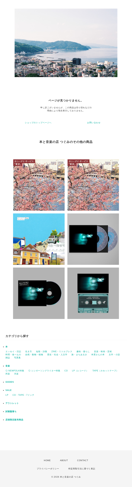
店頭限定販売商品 (14, 419)
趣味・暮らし (83, 351)
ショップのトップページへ (38, 122)
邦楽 (8, 374)
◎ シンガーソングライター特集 (44, 370)
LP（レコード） (80, 370)
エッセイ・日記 (13, 351)
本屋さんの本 (98, 354)
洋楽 (16, 374)
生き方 (28, 351)
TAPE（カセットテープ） (105, 370)
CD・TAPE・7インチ (23, 395)
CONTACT (82, 460)
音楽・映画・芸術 (103, 351)
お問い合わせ (94, 122)
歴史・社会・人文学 (57, 354)
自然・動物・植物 (34, 354)
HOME (47, 460)
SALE (9, 390)
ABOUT (64, 460)
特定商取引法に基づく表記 (81, 468)
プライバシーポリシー (48, 468)
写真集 (17, 357)
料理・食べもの (13, 354)
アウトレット (12, 403)
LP (7, 395)
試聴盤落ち (11, 411)
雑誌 (8, 357)
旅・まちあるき (79, 354)
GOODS (10, 382)
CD (66, 370)
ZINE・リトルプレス (61, 351)
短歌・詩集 (41, 351)
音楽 (8, 366)
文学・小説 (114, 354)
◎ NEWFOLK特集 (15, 370)
